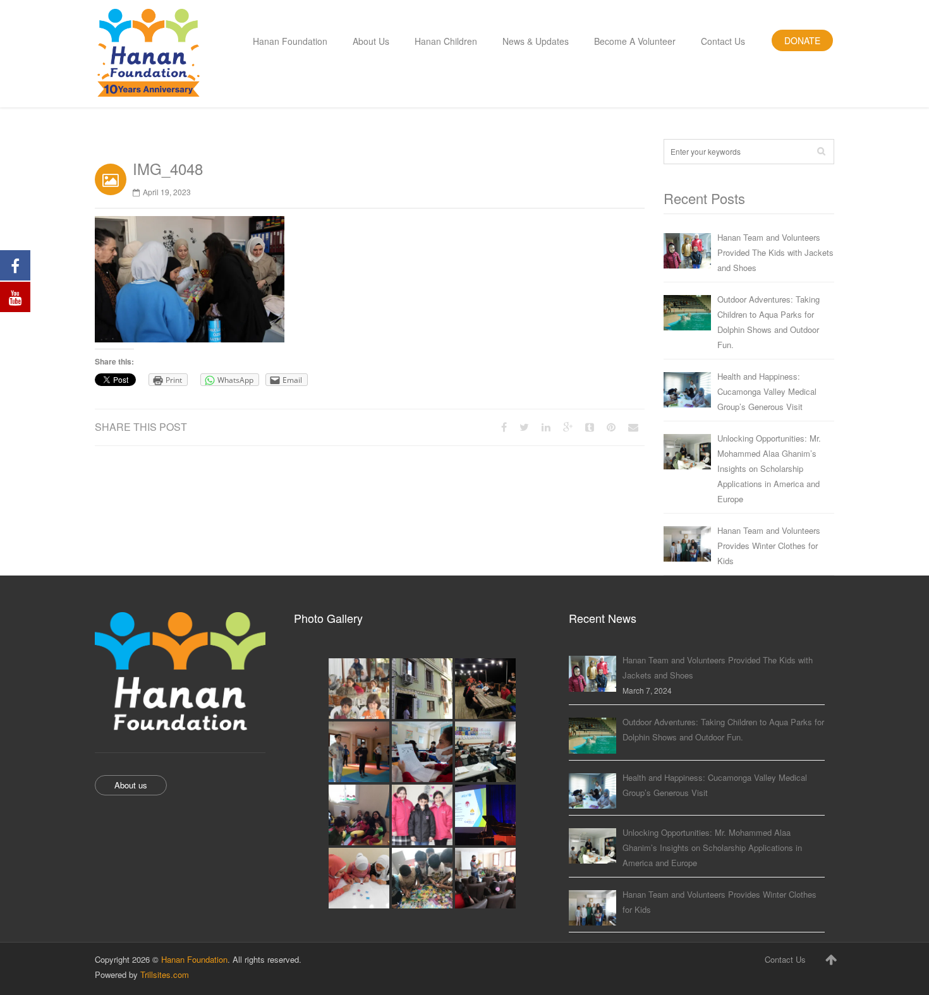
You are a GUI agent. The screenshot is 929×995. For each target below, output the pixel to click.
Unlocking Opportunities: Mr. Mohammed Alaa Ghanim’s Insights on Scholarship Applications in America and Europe (769, 468)
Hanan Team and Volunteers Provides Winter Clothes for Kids (768, 545)
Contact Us (785, 959)
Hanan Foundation (194, 959)
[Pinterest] (611, 426)
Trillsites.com (164, 974)
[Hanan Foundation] (148, 54)
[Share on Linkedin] (546, 426)
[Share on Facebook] (504, 426)
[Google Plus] (568, 426)
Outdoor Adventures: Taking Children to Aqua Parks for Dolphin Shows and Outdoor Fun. (768, 322)
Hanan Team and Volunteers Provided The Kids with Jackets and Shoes (775, 252)
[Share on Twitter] (524, 426)
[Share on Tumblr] (589, 426)
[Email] (633, 426)
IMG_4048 (168, 168)
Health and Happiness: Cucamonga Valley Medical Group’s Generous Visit (767, 391)
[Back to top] (831, 959)
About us (130, 785)
